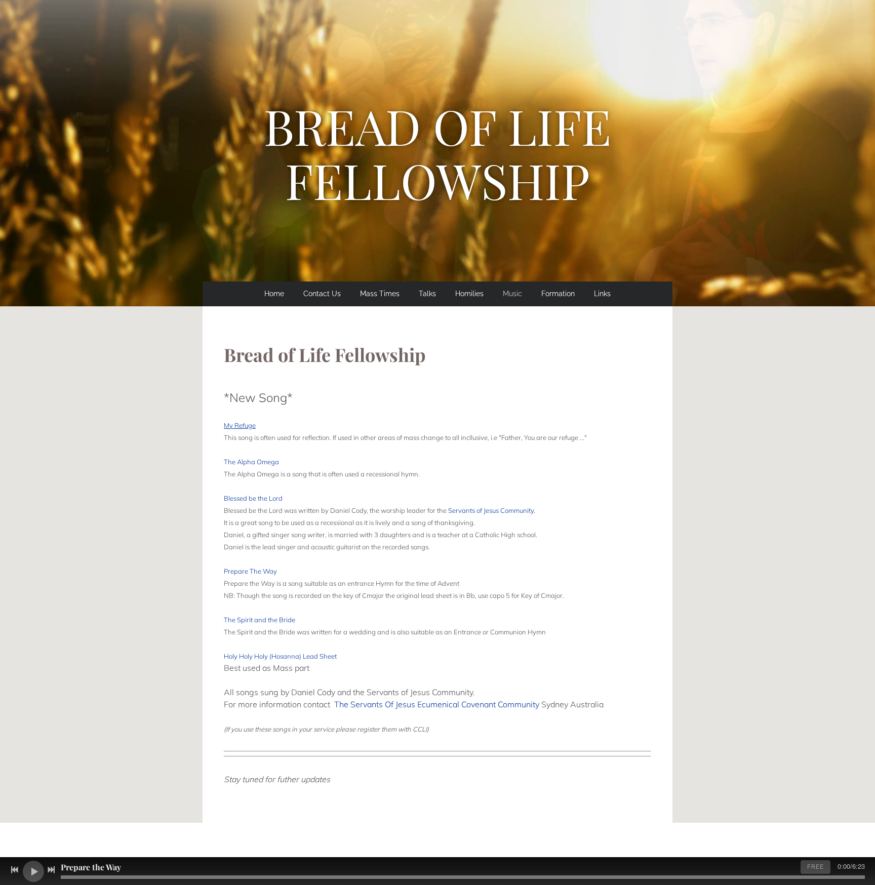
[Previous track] (14, 869)
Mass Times (380, 294)
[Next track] (51, 869)
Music (512, 294)
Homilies (469, 294)
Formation (558, 294)
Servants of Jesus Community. (491, 510)
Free (815, 866)
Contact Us (322, 294)
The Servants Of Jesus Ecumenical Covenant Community (436, 704)
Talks (427, 294)
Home (274, 294)
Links (602, 294)
